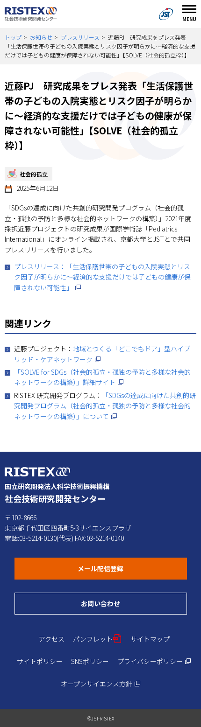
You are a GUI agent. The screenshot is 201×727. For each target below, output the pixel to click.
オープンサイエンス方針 (101, 683)
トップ (13, 37)
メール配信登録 (132, 568)
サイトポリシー (40, 661)
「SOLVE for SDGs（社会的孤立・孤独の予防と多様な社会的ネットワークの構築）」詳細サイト (102, 377)
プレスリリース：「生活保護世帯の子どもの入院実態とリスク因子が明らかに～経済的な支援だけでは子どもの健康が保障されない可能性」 (102, 277)
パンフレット (97, 638)
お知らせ (41, 37)
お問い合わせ (134, 603)
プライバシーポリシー (154, 661)
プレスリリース (80, 37)
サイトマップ (150, 638)
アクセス (52, 638)
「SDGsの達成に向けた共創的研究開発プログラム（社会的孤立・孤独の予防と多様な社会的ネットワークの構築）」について (105, 406)
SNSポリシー (90, 661)
